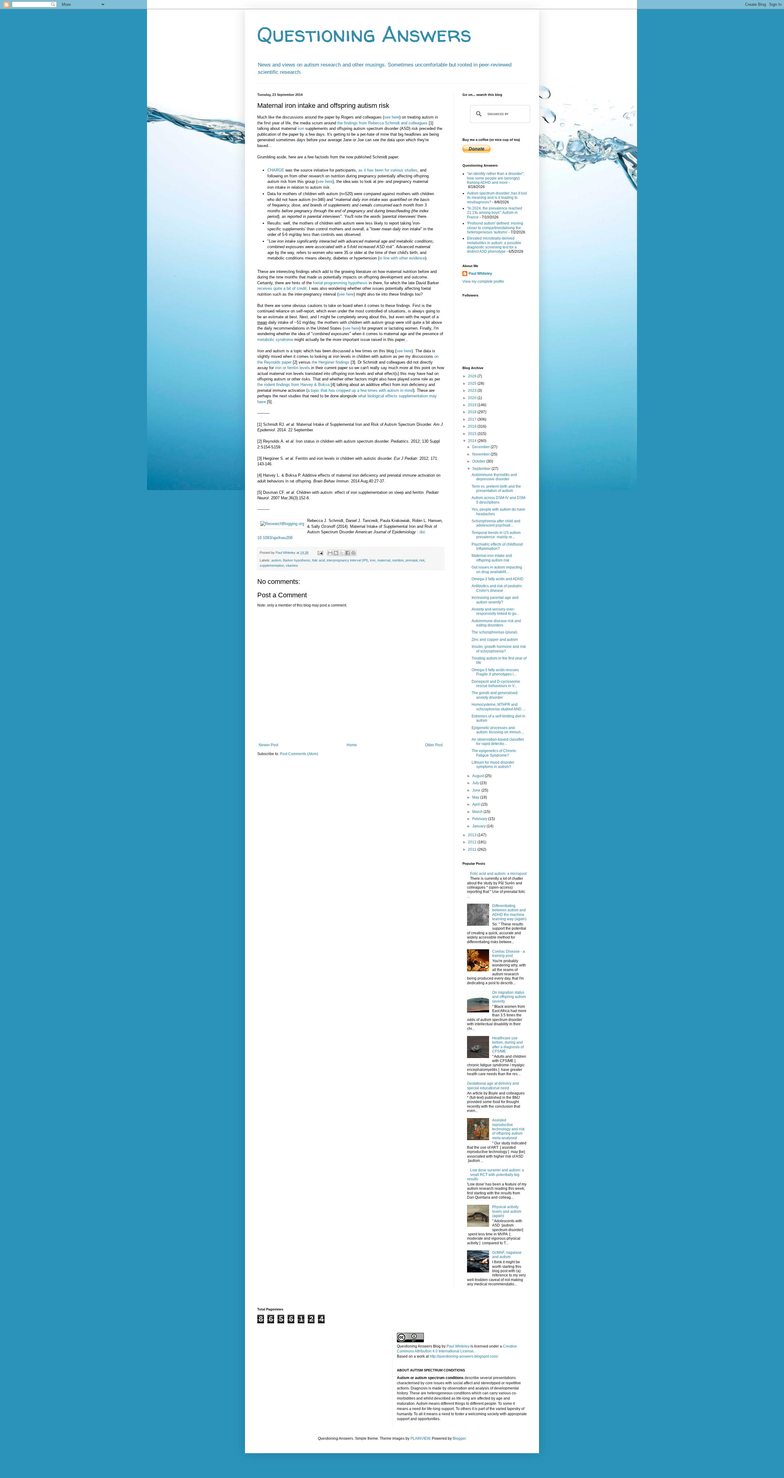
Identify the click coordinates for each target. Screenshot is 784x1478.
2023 (472, 390)
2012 (472, 842)
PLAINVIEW (420, 1438)
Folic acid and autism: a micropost (498, 873)
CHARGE (275, 170)
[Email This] (330, 553)
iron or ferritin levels (292, 367)
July (476, 783)
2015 (472, 434)
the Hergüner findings (330, 362)
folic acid (318, 560)
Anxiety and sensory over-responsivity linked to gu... (495, 611)
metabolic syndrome (275, 339)
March (478, 812)
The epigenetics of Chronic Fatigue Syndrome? (494, 753)
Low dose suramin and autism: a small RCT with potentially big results (495, 1174)
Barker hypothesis (296, 560)
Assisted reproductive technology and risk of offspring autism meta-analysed (508, 1129)
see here (391, 117)
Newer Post (268, 745)
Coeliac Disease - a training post (508, 953)
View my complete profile (483, 281)
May (476, 797)
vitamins (292, 565)
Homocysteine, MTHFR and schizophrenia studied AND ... (498, 706)
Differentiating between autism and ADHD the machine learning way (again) (509, 912)
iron (301, 128)
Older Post (434, 745)
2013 (472, 835)
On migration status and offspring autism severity (509, 997)
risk (422, 560)
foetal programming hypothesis (340, 283)
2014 (472, 441)
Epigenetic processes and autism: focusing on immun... (497, 730)
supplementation (272, 565)
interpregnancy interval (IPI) (347, 560)
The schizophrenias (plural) (494, 632)
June (476, 790)
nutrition (398, 560)
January (479, 826)
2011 (472, 849)
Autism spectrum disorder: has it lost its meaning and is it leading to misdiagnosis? (497, 197)
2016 (472, 426)
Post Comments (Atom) (299, 754)
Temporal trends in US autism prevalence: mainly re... (496, 535)
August (478, 776)
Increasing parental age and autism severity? (495, 599)
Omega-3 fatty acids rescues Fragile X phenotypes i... (495, 672)
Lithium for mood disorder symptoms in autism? (493, 764)
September (482, 469)
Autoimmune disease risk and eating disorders (496, 623)
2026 (472, 376)
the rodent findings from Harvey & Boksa (293, 384)
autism (276, 560)
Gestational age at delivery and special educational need (493, 1085)
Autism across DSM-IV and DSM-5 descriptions (499, 500)
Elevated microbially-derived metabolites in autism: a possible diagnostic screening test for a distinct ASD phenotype (494, 245)
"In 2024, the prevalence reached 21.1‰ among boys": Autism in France (494, 212)
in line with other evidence (402, 258)
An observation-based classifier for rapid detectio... (498, 741)
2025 (472, 383)
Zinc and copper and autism (495, 639)
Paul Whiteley (480, 273)
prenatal (411, 560)
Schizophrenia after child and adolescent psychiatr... (496, 523)
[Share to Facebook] (348, 553)
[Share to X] (342, 553)
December (481, 447)
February (480, 819)
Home (352, 745)
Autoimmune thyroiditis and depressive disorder (494, 477)
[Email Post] (320, 552)
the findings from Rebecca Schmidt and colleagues (382, 123)
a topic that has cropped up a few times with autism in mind (360, 390)
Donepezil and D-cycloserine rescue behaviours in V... (496, 683)
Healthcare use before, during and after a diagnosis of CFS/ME (508, 1044)
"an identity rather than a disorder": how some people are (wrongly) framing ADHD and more (495, 178)
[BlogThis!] (336, 553)
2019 (472, 405)
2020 (472, 398)
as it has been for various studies (387, 170)
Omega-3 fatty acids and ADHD (497, 579)
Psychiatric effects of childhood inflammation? (497, 546)
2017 (472, 419)
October (479, 461)
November (481, 454)
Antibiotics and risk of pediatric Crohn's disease (497, 588)
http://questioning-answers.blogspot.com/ (464, 1356)
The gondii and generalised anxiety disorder (495, 695)
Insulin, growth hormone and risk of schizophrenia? (499, 648)
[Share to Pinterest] (353, 553)
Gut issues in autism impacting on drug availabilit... (497, 569)
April (476, 804)
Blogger (459, 1438)
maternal (383, 560)
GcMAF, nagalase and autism (507, 1254)
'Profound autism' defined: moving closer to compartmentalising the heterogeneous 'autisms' (495, 227)
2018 (472, 412)
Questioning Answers (364, 34)
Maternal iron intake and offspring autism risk (492, 558)
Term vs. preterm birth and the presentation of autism (496, 488)
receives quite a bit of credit (282, 288)
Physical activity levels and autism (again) (506, 1211)
